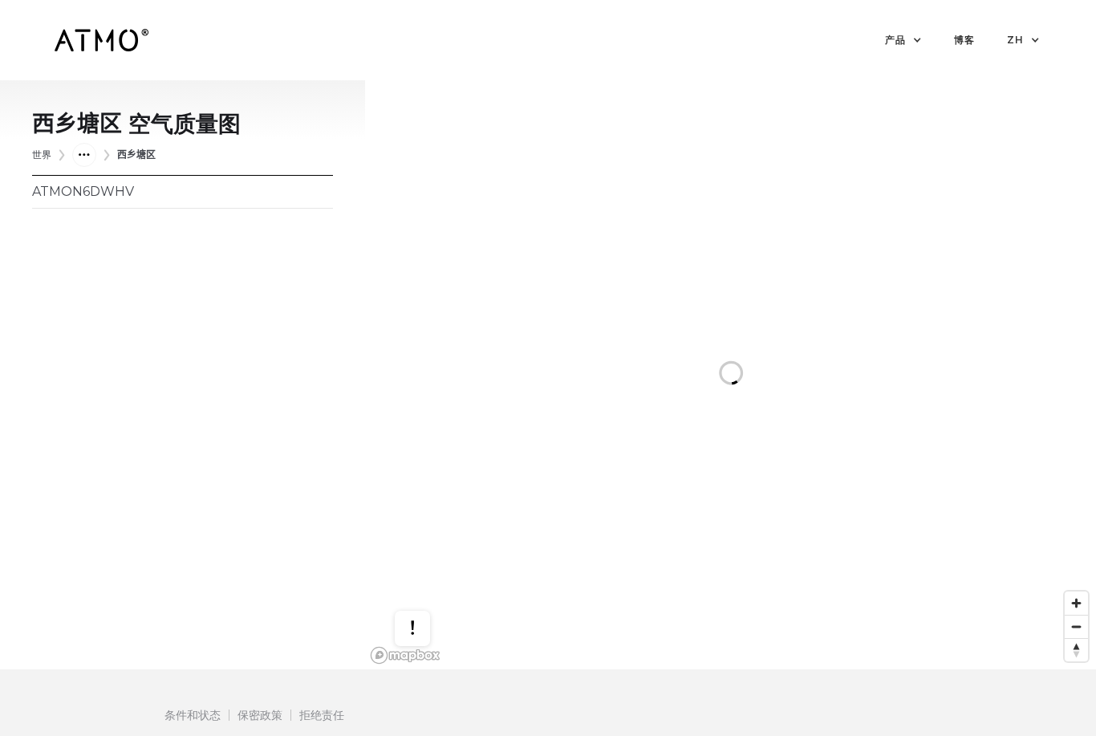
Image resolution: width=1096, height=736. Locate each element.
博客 (964, 40)
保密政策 (259, 715)
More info (427, 587)
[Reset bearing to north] (1076, 649)
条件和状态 (192, 715)
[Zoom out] (1076, 626)
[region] (730, 374)
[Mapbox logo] (405, 655)
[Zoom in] (1076, 603)
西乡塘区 (136, 154)
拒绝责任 (321, 715)
